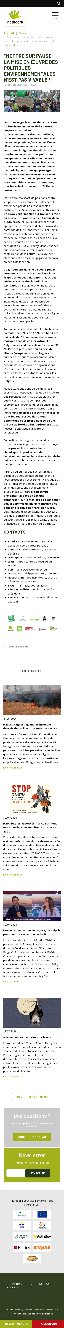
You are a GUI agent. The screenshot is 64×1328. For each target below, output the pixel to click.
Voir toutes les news (32, 1097)
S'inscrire (37, 1173)
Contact (12, 1287)
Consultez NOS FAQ (32, 1137)
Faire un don (48, 1323)
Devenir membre (16, 1323)
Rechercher (59, 3)
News (22, 33)
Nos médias (14, 1284)
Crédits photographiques (40, 1313)
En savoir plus (13, 767)
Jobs (29, 1284)
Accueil (9, 33)
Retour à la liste (18, 646)
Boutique (43, 1284)
